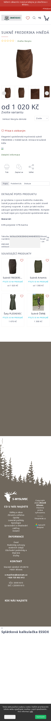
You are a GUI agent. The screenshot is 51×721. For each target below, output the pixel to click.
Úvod (16, 542)
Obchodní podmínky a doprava (16, 551)
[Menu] (39, 18)
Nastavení (10, 717)
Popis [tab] (5, 183)
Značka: (24, 41)
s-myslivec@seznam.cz (16, 575)
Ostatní (16, 531)
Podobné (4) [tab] (16, 183)
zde (31, 711)
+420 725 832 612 (16, 577)
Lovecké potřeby (16, 520)
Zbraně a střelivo (16, 515)
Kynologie (16, 523)
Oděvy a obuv (16, 512)
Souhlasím (41, 717)
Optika (16, 517)
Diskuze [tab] (27, 183)
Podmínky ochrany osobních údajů (16, 546)
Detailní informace (10, 154)
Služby (16, 555)
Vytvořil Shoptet (41, 526)
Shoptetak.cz (40, 518)
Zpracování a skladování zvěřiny (16, 527)
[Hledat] (34, 17)
